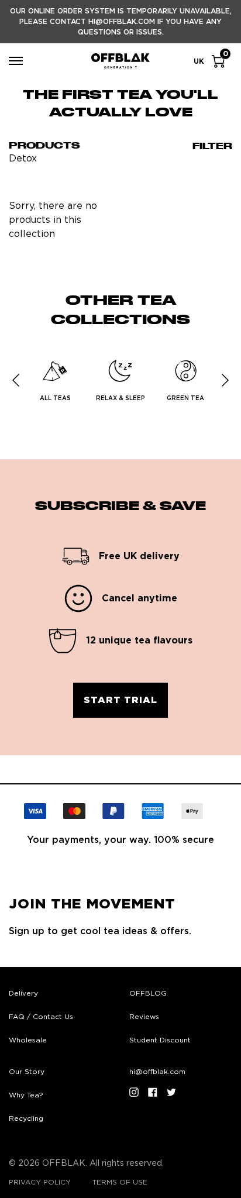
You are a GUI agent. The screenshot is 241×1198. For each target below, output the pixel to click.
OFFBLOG (148, 993)
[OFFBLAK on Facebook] (152, 1092)
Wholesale (28, 1040)
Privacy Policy (40, 1182)
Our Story (26, 1071)
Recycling (26, 1118)
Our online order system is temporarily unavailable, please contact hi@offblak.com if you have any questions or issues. (121, 22)
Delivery (23, 993)
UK (199, 61)
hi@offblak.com (157, 1071)
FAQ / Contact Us (41, 1016)
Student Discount (160, 1040)
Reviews (144, 1016)
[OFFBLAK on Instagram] (134, 1092)
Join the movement (92, 904)
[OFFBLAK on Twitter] (171, 1092)
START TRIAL (120, 700)
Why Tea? (26, 1095)
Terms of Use (119, 1182)
